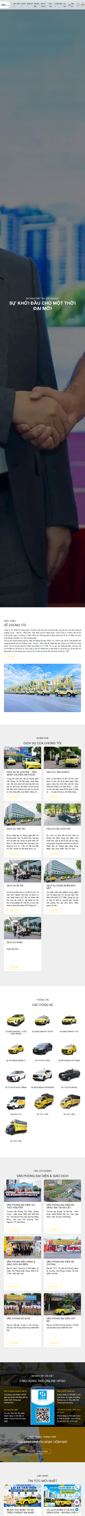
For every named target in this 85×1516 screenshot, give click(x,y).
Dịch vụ (23, 3)
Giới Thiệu (17, 3)
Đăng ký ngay (42, 1451)
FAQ (69, 5)
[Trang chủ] (5, 5)
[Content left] (42, 1406)
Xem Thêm (11, 656)
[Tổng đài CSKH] (77, 1495)
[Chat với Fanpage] (77, 1502)
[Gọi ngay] (77, 1487)
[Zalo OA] (77, 1509)
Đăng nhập (78, 4)
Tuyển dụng (58, 3)
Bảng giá (30, 3)
